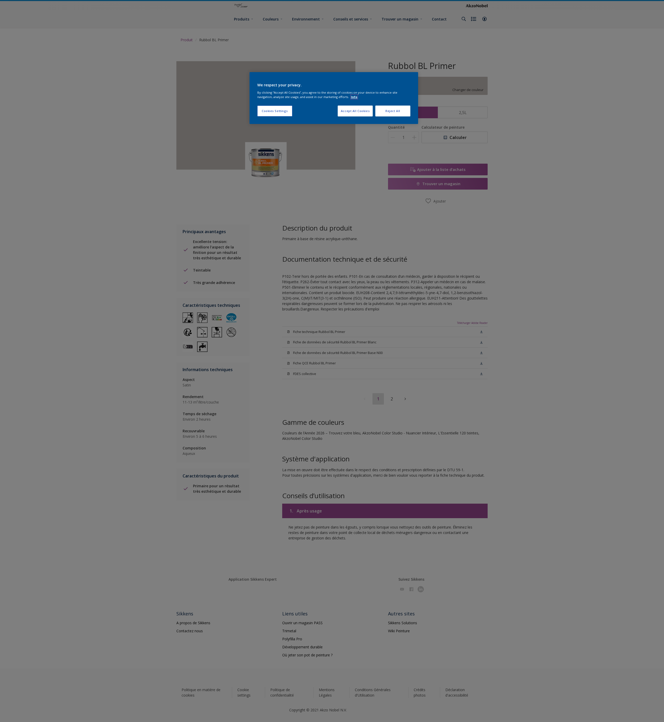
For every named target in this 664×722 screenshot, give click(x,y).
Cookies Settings (275, 111)
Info (354, 97)
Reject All (392, 111)
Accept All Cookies (355, 111)
